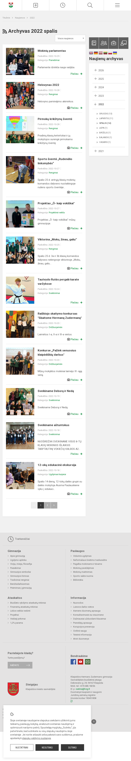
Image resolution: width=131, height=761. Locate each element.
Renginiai (53, 94)
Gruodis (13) (105, 113)
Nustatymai (22, 747)
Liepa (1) (103, 128)
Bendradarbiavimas (19, 584)
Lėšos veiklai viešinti (20, 610)
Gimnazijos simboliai (20, 572)
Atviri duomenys (81, 638)
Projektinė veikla (57, 212)
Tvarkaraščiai (22, 538)
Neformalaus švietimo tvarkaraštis (90, 560)
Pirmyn (54, 505)
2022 (32, 17)
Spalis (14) (105, 123)
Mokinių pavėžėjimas (83, 568)
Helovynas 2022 (48, 85)
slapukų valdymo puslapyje (36, 738)
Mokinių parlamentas (52, 50)
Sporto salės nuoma (83, 576)
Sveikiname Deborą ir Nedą (56, 391)
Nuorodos (78, 603)
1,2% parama (16, 623)
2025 (101, 79)
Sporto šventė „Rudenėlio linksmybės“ (55, 161)
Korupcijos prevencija (83, 626)
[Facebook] (73, 661)
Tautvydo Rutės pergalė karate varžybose (58, 282)
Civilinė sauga (80, 631)
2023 (101, 96)
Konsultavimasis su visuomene (88, 615)
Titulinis (7, 17)
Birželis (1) (105, 132)
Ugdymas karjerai (57, 474)
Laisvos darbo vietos (83, 607)
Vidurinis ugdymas (82, 556)
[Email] (87, 661)
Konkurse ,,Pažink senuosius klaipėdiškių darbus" (57, 352)
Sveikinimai (54, 293)
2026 (101, 70)
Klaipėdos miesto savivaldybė (40, 689)
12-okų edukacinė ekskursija (57, 465)
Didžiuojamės (55, 327)
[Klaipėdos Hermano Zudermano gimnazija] (11, 4)
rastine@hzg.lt (83, 689)
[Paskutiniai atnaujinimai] (62, 5)
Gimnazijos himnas (19, 576)
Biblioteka (78, 580)
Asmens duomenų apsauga (86, 610)
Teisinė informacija (82, 634)
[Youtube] (80, 661)
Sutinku (72, 747)
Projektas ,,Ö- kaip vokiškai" (56, 203)
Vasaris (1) (105, 142)
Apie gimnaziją (17, 556)
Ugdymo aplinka (18, 560)
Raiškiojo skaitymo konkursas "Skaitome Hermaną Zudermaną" (60, 316)
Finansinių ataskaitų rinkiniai (24, 607)
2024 (101, 87)
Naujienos (20, 17)
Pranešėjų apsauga (82, 623)
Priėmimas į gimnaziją (21, 588)
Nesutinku (47, 747)
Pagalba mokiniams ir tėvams (87, 564)
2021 (101, 151)
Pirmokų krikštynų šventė (55, 119)
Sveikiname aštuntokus (53, 425)
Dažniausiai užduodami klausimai (89, 618)
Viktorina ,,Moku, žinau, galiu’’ (57, 239)
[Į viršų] (93, 721)
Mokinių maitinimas (82, 572)
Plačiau (74, 73)
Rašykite (14, 665)
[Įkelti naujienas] (35, 5)
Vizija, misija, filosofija (21, 564)
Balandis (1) (105, 137)
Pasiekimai (15, 568)
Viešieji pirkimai (18, 618)
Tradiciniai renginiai (19, 580)
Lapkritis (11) (106, 118)
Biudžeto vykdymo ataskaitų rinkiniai (28, 603)
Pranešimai (54, 60)
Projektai (14, 615)
